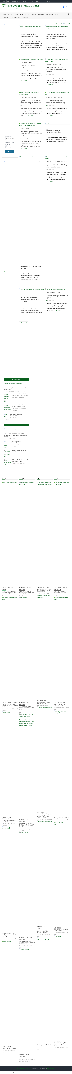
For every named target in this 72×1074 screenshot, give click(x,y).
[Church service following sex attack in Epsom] (45, 989)
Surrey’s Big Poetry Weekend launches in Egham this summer (61, 1044)
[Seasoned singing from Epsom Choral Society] (62, 874)
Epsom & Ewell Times (23, 5)
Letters (48, 1)
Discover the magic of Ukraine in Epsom (59, 705)
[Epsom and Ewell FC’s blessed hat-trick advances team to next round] (10, 763)
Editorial (41, 14)
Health (22, 294)
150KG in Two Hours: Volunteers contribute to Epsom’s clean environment (44, 931)
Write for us (26, 1)
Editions (37, 1)
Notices (43, 1)
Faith (44, 587)
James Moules (40, 705)
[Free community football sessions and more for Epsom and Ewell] (13, 383)
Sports (21, 14)
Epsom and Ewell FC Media (8, 823)
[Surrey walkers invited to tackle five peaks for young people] (27, 649)
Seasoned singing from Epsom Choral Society (62, 930)
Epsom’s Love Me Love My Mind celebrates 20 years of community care (44, 590)
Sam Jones (14, 397)
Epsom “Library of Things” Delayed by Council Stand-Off (27, 1058)
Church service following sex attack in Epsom (44, 1045)
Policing (31, 62)
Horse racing (5, 931)
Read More (31, 49)
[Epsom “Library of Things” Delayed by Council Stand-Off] (27, 1000)
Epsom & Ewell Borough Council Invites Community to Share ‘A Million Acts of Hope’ (26, 825)
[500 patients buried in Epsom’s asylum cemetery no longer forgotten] (27, 884)
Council (10, 14)
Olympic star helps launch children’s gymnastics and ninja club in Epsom (56, 36)
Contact (19, 1)
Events (32, 1)
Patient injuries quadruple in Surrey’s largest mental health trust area (30, 299)
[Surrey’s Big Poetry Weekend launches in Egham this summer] (62, 987)
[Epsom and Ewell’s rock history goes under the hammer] (16, 429)
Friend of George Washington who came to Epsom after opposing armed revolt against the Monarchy (44, 815)
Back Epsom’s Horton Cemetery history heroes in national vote (26, 593)
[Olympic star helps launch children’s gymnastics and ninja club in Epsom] (10, 534)
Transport (52, 126)
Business (34, 14)
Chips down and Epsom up (9, 1048)
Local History (60, 97)
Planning (26, 62)
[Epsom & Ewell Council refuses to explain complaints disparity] (7, 398)
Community (6, 17)
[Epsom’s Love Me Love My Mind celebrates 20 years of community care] (45, 534)
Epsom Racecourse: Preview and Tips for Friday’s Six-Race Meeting (10, 935)
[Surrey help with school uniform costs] (6, 415)
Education (55, 31)
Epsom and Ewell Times (16, 444)
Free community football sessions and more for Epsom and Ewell (56, 70)
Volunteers (22, 589)
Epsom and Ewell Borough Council (11, 391)
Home (4, 1)
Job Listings (25, 17)
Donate (14, 1)
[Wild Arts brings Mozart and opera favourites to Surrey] (7, 453)
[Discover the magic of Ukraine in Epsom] (7, 444)
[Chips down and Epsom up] (10, 993)
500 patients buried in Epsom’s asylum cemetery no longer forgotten (27, 942)
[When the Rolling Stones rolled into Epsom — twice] (7, 463)
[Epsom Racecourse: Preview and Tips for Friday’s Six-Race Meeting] (10, 878)
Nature (27, 14)
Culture (52, 161)
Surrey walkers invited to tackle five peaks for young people (26, 708)
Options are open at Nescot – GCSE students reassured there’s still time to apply (31, 134)
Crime (16, 14)
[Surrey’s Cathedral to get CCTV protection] (45, 647)
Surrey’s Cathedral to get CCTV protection (43, 702)
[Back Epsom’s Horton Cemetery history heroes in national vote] (27, 534)
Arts (56, 14)
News (4, 14)
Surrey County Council (14, 417)
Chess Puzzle (16, 17)
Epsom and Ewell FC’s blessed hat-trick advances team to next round (10, 820)
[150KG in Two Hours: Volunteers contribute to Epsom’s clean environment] (45, 872)
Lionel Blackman (15, 454)
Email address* (8, 136)
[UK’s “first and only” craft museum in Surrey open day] (7, 408)
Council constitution (30, 97)
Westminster (49, 14)
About (8, 1)
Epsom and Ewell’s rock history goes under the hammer (60, 593)
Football (4, 817)
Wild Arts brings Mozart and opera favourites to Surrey (61, 818)
